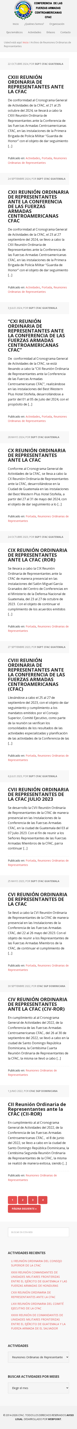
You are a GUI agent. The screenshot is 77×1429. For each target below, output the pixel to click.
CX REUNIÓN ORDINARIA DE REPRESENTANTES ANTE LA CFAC (37, 455)
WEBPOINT (54, 1419)
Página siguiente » (24, 1208)
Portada (47, 158)
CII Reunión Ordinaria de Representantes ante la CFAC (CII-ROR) (37, 1109)
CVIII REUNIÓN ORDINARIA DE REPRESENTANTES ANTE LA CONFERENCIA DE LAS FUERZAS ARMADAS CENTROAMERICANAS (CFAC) (36, 674)
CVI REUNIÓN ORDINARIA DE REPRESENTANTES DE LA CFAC (37, 899)
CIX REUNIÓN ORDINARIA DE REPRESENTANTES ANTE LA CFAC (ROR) (37, 555)
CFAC (38, 10)
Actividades (33, 158)
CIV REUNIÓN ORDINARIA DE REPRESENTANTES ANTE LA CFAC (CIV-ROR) (37, 1004)
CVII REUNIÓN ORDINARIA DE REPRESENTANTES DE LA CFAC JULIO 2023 (38, 794)
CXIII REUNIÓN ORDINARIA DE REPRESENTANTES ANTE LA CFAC (36, 84)
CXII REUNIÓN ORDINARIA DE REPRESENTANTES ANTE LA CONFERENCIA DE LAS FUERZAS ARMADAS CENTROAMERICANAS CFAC (38, 206)
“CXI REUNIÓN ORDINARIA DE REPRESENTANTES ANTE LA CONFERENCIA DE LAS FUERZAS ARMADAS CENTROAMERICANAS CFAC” (36, 335)
